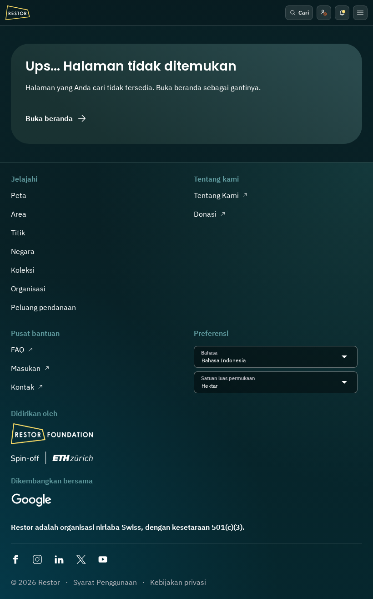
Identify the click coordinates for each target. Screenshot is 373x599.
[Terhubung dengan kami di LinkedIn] (60, 560)
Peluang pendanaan (43, 307)
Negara (23, 251)
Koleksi (23, 269)
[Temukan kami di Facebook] (16, 560)
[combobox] (248, 360)
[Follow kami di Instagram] (38, 560)
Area (18, 213)
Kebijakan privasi (178, 582)
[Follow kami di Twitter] (81, 560)
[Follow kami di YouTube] (103, 560)
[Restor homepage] (17, 12)
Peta (18, 195)
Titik (18, 232)
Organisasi (28, 288)
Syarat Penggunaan (105, 582)
